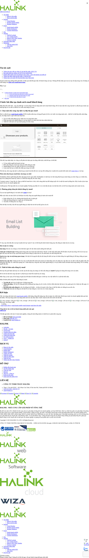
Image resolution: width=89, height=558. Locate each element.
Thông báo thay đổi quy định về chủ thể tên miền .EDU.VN (20, 71)
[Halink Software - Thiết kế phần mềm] (13, 468)
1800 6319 (3, 310)
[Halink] (6, 436)
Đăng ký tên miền (12, 16)
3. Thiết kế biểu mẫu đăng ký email (17, 97)
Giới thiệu (6, 327)
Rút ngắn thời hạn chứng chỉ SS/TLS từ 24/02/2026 (17, 73)
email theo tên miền (36, 305)
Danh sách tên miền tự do (10, 376)
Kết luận (7, 98)
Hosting (5, 19)
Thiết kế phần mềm (8, 356)
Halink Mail (6, 350)
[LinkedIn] (35, 393)
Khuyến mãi (6, 47)
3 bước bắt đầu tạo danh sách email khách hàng (16, 92)
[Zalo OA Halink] (28, 393)
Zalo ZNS (10, 46)
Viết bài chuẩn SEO (12, 44)
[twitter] (16, 393)
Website (5, 33)
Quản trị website (11, 40)
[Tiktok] (22, 393)
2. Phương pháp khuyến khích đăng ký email (19, 95)
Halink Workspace (12, 29)
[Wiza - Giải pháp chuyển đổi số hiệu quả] (13, 506)
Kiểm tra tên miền (8, 375)
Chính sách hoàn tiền (9, 335)
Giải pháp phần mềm (9, 41)
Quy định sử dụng (8, 337)
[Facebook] (3, 393)
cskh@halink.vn (15, 320)
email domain (26, 305)
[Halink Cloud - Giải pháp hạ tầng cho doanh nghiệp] (21, 494)
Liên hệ (5, 340)
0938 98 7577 (13, 318)
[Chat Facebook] (86, 544)
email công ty (75, 171)
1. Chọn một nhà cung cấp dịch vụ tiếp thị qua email (21, 94)
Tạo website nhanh (12, 36)
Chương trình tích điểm (9, 332)
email (2, 305)
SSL (4, 32)
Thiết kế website (11, 35)
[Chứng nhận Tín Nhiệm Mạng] (13, 431)
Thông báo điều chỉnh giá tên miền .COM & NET (17, 76)
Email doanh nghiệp (12, 27)
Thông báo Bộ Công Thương (11, 360)
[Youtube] (10, 393)
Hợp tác (5, 372)
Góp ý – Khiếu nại (8, 338)
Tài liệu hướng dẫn (8, 368)
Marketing (6, 43)
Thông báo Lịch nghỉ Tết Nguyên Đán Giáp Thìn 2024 (18, 78)
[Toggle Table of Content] (1, 89)
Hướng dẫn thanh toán (9, 367)
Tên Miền (6, 14)
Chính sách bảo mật (8, 333)
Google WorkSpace (12, 30)
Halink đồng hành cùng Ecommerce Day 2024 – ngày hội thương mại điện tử (24, 74)
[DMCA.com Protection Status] (31, 431)
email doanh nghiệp (22, 296)
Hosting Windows (12, 24)
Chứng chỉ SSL (7, 353)
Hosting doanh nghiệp (13, 22)
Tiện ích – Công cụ (8, 373)
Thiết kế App (7, 358)
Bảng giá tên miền (12, 18)
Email (5, 25)
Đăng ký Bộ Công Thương (14, 38)
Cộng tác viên (7, 370)
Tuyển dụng (6, 330)
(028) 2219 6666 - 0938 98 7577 (11, 389)
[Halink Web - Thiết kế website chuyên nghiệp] (13, 452)
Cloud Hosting (11, 21)
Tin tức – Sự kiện (8, 329)
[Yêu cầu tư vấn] (86, 541)
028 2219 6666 (17, 317)
